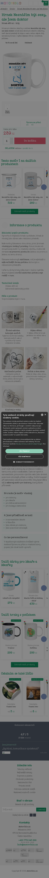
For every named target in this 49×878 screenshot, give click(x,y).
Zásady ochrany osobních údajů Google (29, 444)
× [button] (45, 415)
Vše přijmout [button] (24, 451)
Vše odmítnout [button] (24, 457)
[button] (24, 462)
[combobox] (42, 415)
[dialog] (24, 439)
